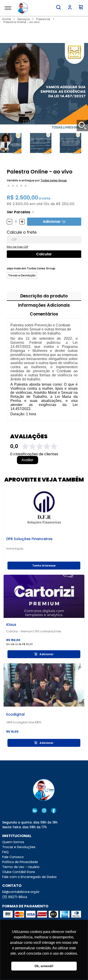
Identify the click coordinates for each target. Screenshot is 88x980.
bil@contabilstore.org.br (20, 892)
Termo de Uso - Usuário (20, 867)
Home (6, 19)
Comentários (44, 314)
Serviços (23, 19)
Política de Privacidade (20, 862)
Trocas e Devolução (22, 275)
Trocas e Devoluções (18, 847)
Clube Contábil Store (18, 872)
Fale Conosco (13, 857)
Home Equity (14, 548)
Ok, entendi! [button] (44, 966)
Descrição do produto (44, 296)
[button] (58, 7)
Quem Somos (13, 842)
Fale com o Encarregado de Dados (29, 877)
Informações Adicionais (44, 305)
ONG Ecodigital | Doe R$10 (23, 722)
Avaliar (27, 460)
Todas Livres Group (53, 180)
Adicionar (52, 221)
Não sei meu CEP (17, 247)
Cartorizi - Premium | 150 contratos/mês (33, 631)
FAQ (5, 852)
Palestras (43, 19)
